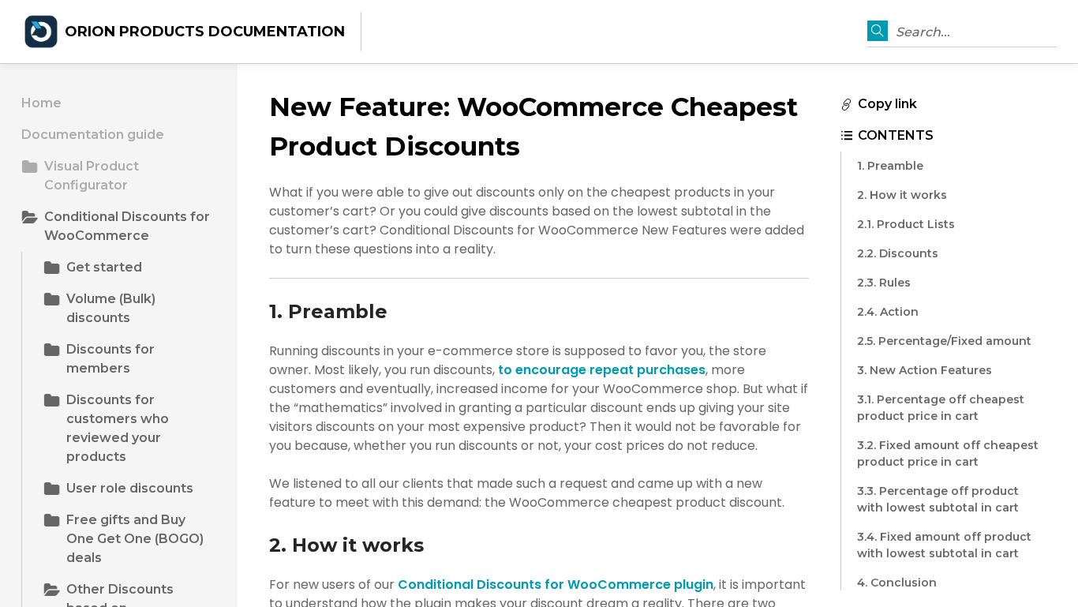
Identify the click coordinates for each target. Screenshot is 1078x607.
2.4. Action (888, 312)
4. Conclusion (897, 582)
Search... (923, 31)
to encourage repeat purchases (602, 370)
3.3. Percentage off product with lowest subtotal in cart (938, 499)
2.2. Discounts (897, 253)
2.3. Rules (884, 282)
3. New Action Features (924, 370)
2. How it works (902, 195)
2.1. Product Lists (906, 224)
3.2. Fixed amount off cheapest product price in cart (948, 453)
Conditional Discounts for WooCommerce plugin (555, 584)
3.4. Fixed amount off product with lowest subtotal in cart (944, 545)
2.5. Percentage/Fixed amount (944, 341)
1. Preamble (890, 166)
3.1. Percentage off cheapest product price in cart (940, 407)
